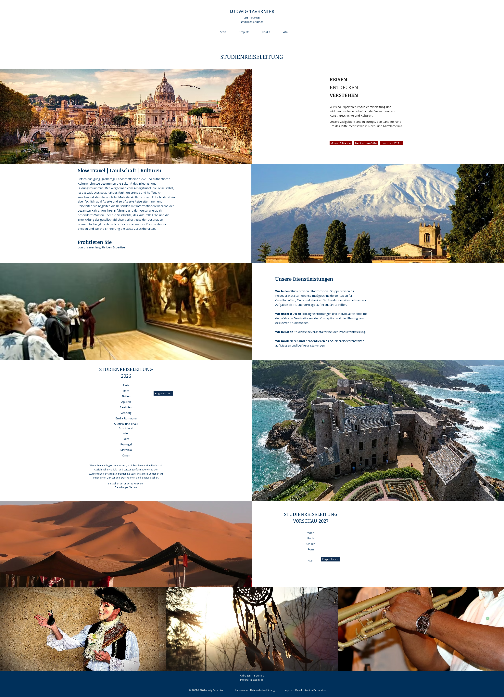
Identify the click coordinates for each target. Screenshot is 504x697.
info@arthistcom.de (251, 679)
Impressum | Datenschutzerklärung (255, 690)
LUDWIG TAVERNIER (252, 11)
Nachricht (156, 465)
